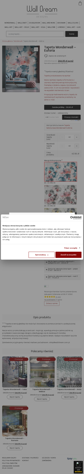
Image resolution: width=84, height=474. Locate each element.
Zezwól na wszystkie (68, 255)
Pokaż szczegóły (70, 248)
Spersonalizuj (40, 255)
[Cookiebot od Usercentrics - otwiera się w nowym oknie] (71, 217)
